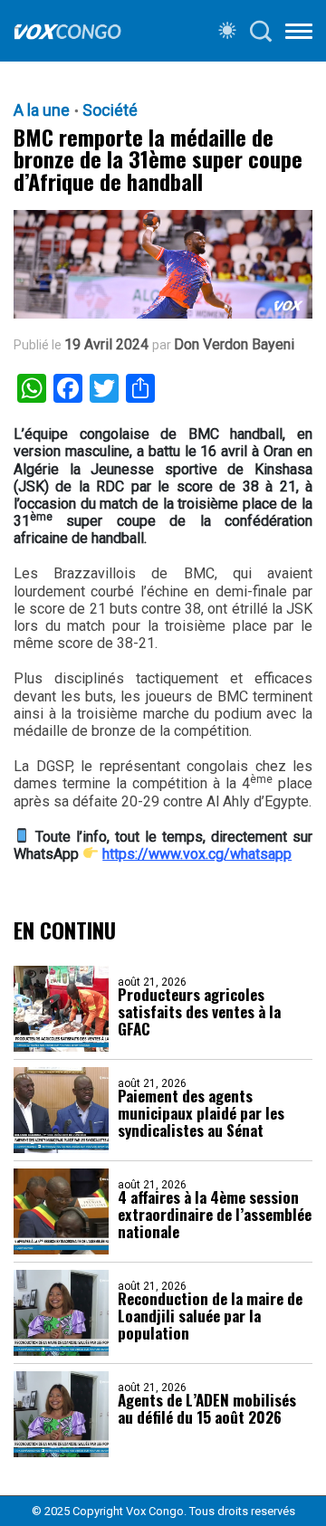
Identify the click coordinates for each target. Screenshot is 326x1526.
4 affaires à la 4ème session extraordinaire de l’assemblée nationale (215, 1214)
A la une (42, 110)
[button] (298, 34)
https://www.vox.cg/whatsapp (197, 854)
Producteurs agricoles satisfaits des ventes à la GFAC (199, 1011)
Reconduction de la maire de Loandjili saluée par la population (210, 1315)
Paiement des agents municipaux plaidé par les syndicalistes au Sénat (201, 1113)
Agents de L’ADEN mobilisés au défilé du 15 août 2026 (207, 1408)
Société (110, 110)
